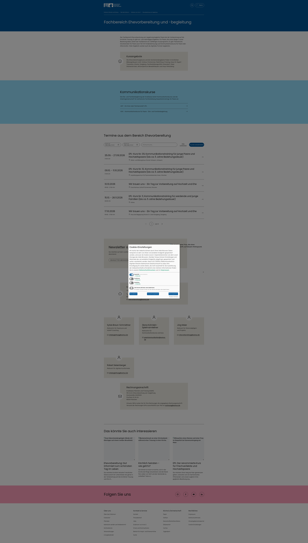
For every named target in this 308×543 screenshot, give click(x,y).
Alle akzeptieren (173, 293)
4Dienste (137, 284)
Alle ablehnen (133, 293)
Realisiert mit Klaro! (173, 296)
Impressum (165, 270)
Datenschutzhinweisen (147, 270)
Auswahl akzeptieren (153, 293)
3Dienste (137, 276)
